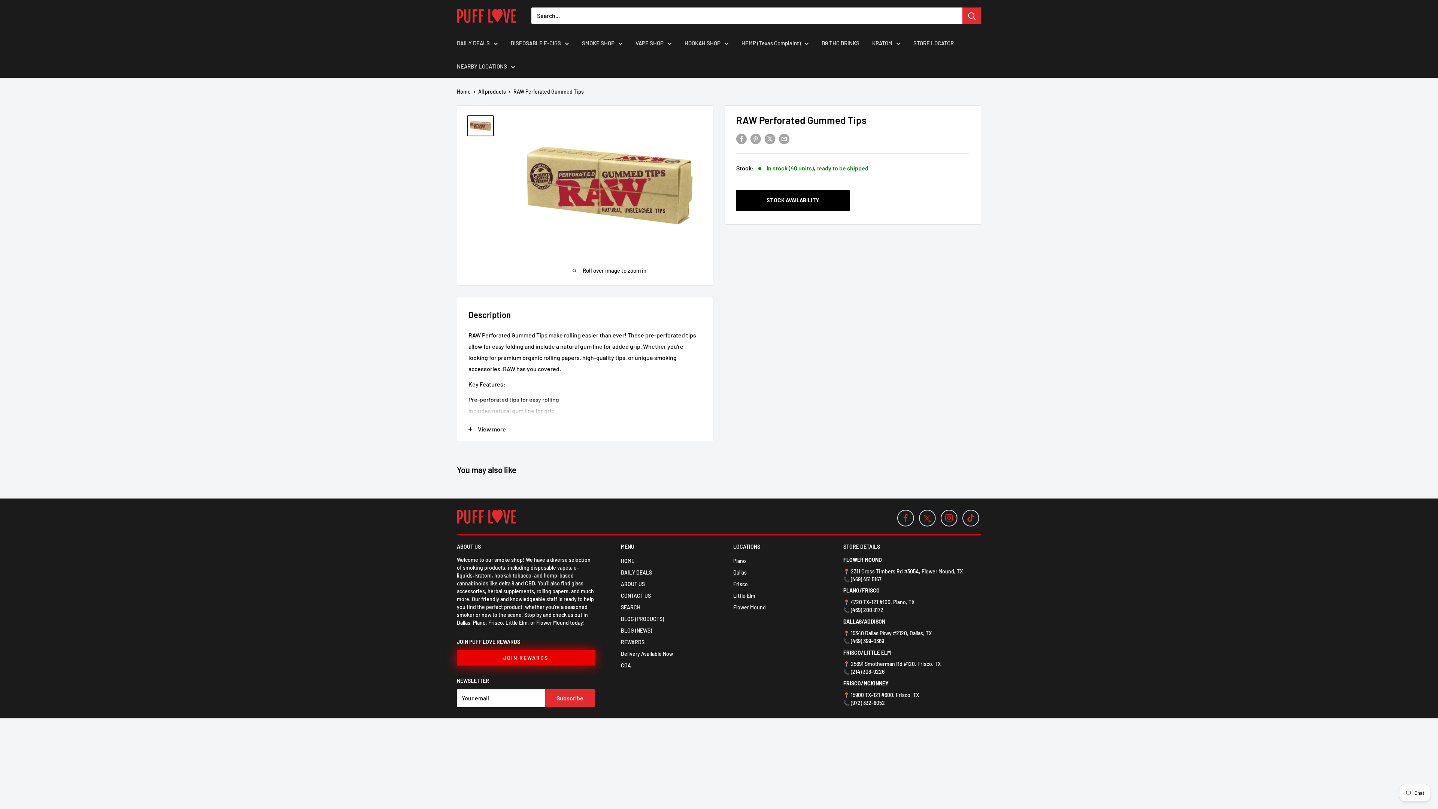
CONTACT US (636, 596)
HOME (627, 561)
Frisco (740, 584)
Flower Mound (749, 607)
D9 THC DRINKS (840, 43)
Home (464, 91)
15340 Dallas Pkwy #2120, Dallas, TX (891, 633)
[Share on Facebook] (741, 138)
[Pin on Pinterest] (755, 138)
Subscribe (569, 698)
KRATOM (882, 43)
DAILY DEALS (473, 43)
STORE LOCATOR (933, 43)
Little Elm (744, 596)
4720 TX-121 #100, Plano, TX (882, 602)
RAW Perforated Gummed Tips (801, 120)
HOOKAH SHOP (702, 43)
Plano (739, 561)
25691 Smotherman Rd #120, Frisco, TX (896, 664)
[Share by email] (784, 138)
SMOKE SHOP (598, 43)
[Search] (971, 15)
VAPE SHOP (649, 43)
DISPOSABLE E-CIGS (536, 43)
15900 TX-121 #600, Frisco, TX (885, 695)
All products (492, 91)
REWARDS (632, 642)
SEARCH (630, 607)
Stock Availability (793, 200)
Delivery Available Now (647, 654)
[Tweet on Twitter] (770, 138)
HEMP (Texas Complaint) (771, 43)
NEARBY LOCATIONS (482, 66)
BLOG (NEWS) (636, 630)
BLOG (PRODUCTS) (642, 619)
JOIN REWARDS (525, 658)
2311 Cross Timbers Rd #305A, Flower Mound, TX (907, 571)
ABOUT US (633, 584)
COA (626, 665)
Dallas (740, 572)
